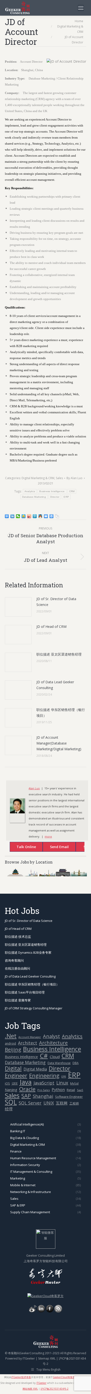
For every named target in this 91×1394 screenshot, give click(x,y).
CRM (72, 491)
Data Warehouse (59, 1063)
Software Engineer (69, 1096)
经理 (9, 1109)
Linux (62, 1083)
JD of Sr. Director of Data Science (56, 601)
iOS (7, 1083)
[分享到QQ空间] (24, 516)
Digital (13, 1068)
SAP (26, 1096)
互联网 (61, 1103)
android (10, 1043)
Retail (71, 1090)
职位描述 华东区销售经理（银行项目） (60, 712)
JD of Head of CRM (51, 626)
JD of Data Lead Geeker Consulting (55, 685)
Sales (59, 478)
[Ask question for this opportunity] (21, 847)
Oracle (27, 1089)
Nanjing (11, 1089)
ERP (66, 497)
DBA (76, 1063)
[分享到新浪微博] (29, 516)
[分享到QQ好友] (40, 516)
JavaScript (43, 1083)
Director (54, 497)
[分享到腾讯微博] (35, 516)
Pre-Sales (43, 1090)
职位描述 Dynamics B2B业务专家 (28, 952)
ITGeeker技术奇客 (21, 1377)
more (48, 836)
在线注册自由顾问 (17, 968)
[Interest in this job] (54, 847)
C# (44, 1056)
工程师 (74, 1103)
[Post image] (18, 607)
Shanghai (43, 1096)
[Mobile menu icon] (81, 8)
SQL (11, 1102)
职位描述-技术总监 (18, 936)
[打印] (52, 516)
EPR (63, 1076)
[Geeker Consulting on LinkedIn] (41, 1311)
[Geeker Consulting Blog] (33, 1311)
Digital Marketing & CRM (38, 478)
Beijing (13, 1049)
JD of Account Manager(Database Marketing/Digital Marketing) (58, 743)
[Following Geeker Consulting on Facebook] (50, 1311)
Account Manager (29, 1037)
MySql (74, 1083)
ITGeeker (29, 1358)
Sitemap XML (47, 1358)
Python (58, 1089)
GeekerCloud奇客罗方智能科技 (70, 1377)
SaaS (80, 1090)
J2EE (15, 1083)
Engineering (44, 1075)
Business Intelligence (52, 491)
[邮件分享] (46, 516)
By (74, 478)
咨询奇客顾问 (14, 960)
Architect (27, 1043)
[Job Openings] (58, 1311)
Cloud (55, 1056)
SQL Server (30, 1103)
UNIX (48, 1103)
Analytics (30, 491)
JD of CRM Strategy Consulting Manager (33, 1008)
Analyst (51, 1036)
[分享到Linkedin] (12, 516)
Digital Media (35, 1069)
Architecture (53, 1043)
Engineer (16, 1075)
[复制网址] (57, 516)
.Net (11, 1036)
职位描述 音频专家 (18, 1000)
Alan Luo (34, 788)
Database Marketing (34, 497)
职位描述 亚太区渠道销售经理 (59, 654)
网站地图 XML (30, 1388)
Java (26, 1082)
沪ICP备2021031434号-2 (54, 1388)
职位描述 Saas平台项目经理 (25, 992)
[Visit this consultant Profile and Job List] (17, 812)
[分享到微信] (18, 516)
